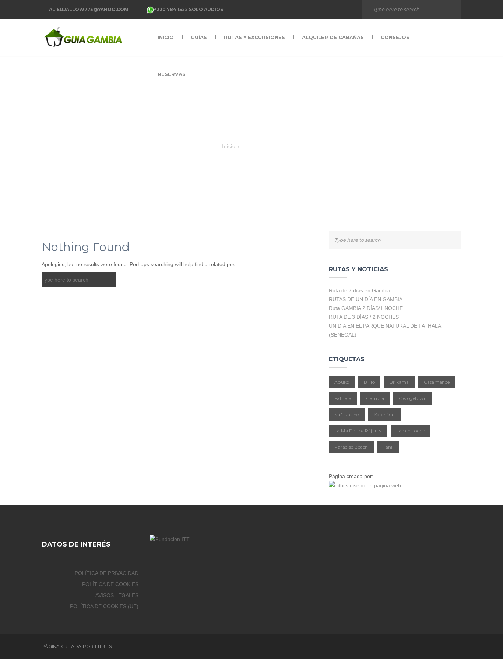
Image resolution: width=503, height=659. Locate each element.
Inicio (228, 146)
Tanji (388, 447)
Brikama (399, 382)
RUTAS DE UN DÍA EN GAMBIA (365, 299)
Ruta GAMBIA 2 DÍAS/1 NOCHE (366, 308)
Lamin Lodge (410, 430)
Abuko (341, 382)
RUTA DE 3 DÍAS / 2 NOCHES (364, 317)
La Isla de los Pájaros (357, 430)
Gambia (375, 398)
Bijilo (369, 382)
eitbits (103, 646)
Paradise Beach (351, 447)
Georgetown (413, 398)
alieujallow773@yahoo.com (89, 9)
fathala (342, 398)
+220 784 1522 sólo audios (188, 9)
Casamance (437, 382)
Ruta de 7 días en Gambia (359, 290)
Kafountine (346, 414)
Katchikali (385, 414)
